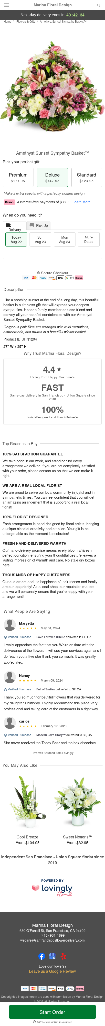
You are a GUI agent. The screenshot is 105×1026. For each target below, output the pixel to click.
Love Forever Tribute (50, 637)
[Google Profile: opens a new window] (52, 956)
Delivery (15, 228)
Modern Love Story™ (51, 735)
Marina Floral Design (53, 5)
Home (7, 21)
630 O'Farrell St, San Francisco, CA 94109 (52, 930)
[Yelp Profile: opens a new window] (63, 956)
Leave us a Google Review (52, 971)
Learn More (82, 201)
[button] (94, 1015)
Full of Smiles (45, 689)
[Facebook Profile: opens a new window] (41, 956)
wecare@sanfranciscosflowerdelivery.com (52, 940)
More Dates (88, 239)
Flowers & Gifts (25, 21)
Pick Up (42, 225)
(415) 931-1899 (53, 935)
